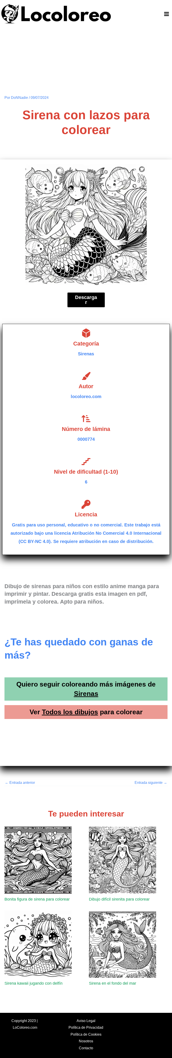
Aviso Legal (86, 1021)
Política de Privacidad (86, 1027)
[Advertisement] (86, 61)
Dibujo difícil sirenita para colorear (119, 899)
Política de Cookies (86, 1034)
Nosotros (86, 1041)
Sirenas (86, 693)
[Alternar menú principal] (166, 14)
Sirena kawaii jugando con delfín (33, 983)
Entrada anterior (20, 782)
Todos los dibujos (70, 712)
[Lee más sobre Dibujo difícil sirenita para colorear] (122, 860)
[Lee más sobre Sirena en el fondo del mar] (122, 944)
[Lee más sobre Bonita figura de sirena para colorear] (38, 860)
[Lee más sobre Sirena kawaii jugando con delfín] (38, 944)
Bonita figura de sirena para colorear (37, 899)
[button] (86, 300)
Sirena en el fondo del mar (112, 983)
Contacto (86, 1048)
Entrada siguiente (151, 782)
